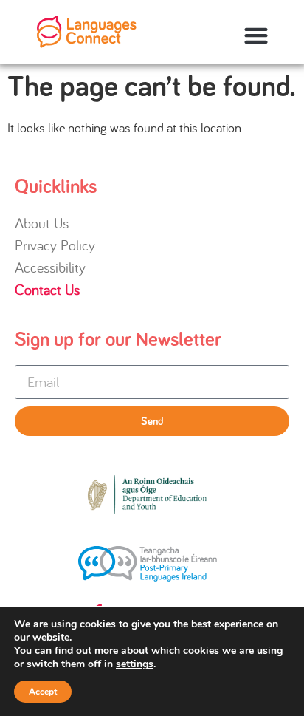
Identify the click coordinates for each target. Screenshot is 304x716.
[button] (255, 36)
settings (134, 664)
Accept (43, 692)
